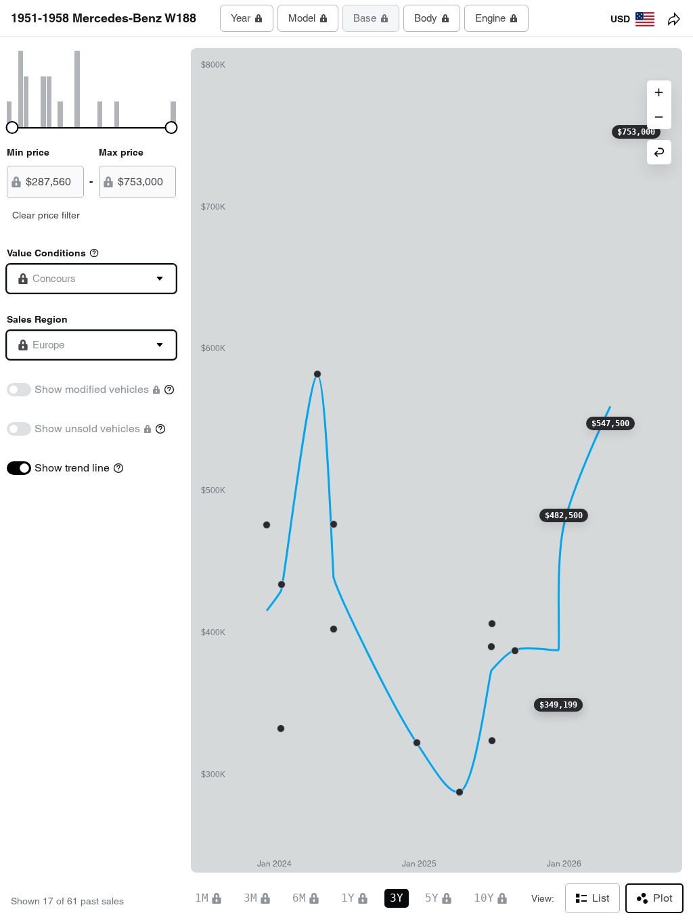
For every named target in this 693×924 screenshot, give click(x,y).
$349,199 (558, 705)
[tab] (247, 18)
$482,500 (564, 515)
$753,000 (636, 132)
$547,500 (610, 423)
